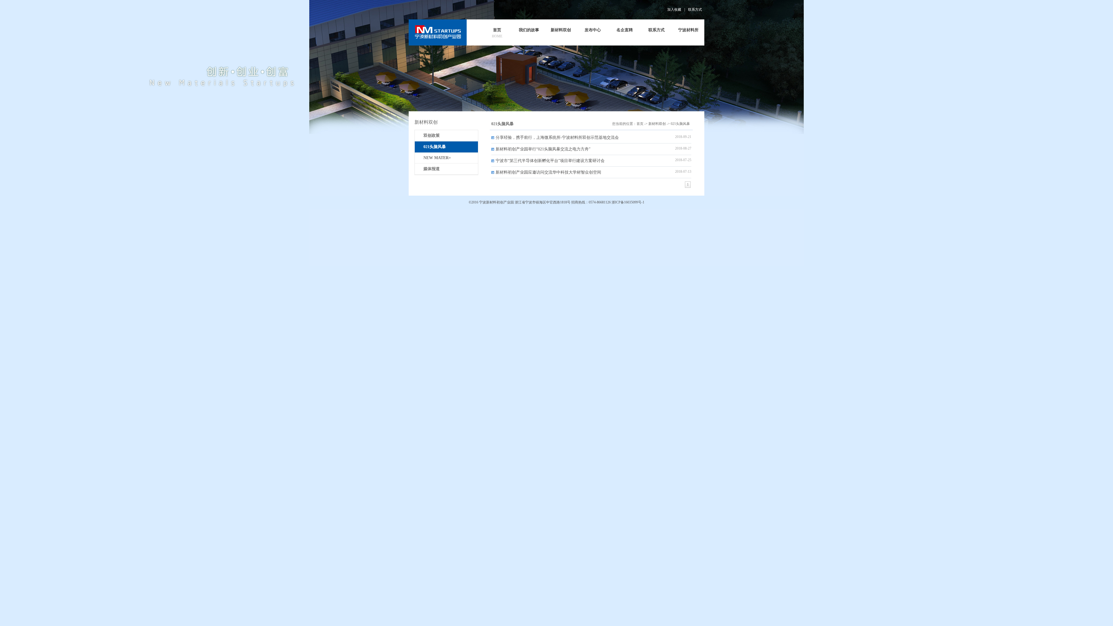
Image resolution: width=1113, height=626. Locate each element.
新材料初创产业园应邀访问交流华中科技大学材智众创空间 (548, 172)
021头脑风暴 (680, 124)
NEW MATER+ (437, 158)
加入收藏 (674, 10)
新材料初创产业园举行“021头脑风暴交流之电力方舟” (543, 149)
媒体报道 (431, 169)
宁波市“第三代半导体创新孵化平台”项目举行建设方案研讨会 (550, 161)
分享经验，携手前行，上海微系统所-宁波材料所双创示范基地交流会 (557, 137)
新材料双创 (657, 124)
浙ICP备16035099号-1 (628, 202)
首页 (639, 124)
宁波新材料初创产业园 (496, 202)
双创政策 (431, 135)
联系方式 (695, 10)
